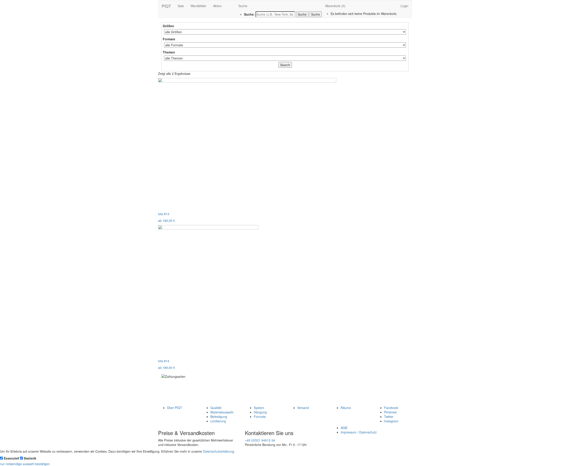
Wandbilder (198, 6)
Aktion (217, 6)
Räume (346, 407)
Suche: (249, 14)
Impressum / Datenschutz (359, 432)
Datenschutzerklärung (218, 451)
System (259, 407)
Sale (181, 6)
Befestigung (218, 416)
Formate (260, 416)
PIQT (166, 6)
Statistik (30, 458)
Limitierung (218, 421)
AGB (344, 427)
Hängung (260, 412)
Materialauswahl (221, 412)
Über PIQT (174, 407)
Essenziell (11, 458)
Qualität (215, 407)
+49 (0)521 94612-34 (260, 440)
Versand (303, 407)
